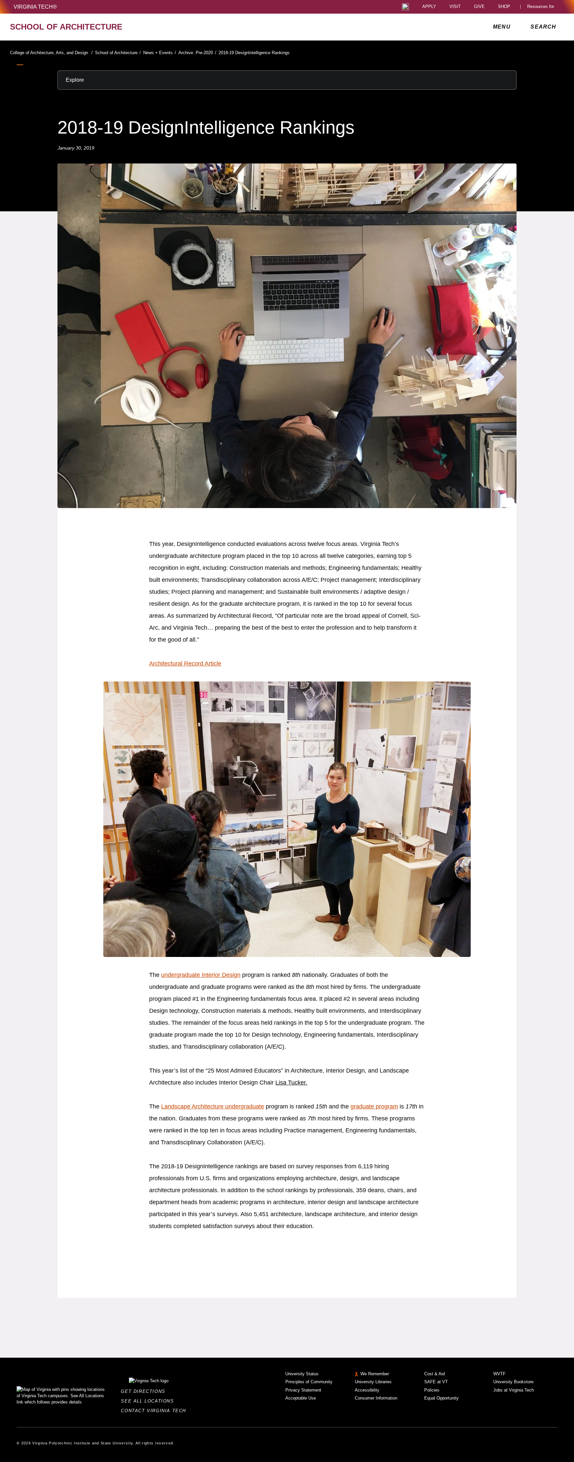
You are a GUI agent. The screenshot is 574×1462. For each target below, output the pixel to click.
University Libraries (373, 1381)
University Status (302, 1373)
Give (479, 7)
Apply (429, 7)
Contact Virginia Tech (155, 1410)
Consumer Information (376, 1398)
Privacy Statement (303, 1390)
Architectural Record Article (185, 663)
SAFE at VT (436, 1381)
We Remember (374, 1373)
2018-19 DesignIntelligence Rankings (254, 52)
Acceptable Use (300, 1398)
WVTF (499, 1373)
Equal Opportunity (441, 1398)
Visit (455, 7)
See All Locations (149, 1401)
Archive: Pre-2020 (197, 52)
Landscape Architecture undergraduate (212, 1106)
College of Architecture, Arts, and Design (51, 52)
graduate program (374, 1106)
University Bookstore (513, 1381)
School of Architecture (118, 52)
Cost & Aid (434, 1373)
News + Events (159, 52)
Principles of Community (309, 1381)
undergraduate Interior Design (200, 975)
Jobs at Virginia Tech (513, 1390)
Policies (431, 1390)
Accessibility (367, 1390)
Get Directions (145, 1391)
